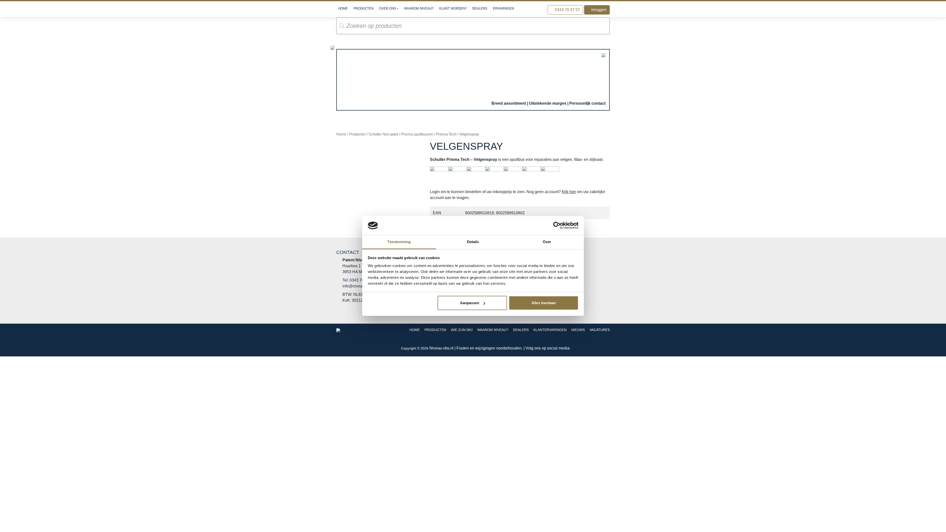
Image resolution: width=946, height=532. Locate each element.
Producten (363, 8)
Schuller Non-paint (383, 134)
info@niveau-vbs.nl (359, 286)
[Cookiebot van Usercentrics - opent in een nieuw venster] (556, 225)
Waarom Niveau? (419, 8)
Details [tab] (473, 242)
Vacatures (600, 330)
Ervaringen (503, 8)
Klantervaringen (550, 330)
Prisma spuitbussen (417, 134)
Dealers (479, 8)
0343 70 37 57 (567, 10)
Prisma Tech (446, 134)
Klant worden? (453, 8)
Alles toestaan (543, 303)
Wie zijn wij (462, 330)
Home (343, 8)
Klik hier (569, 192)
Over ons (387, 8)
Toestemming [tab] (399, 242)
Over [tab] (547, 242)
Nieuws (578, 330)
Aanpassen (469, 303)
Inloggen (598, 10)
